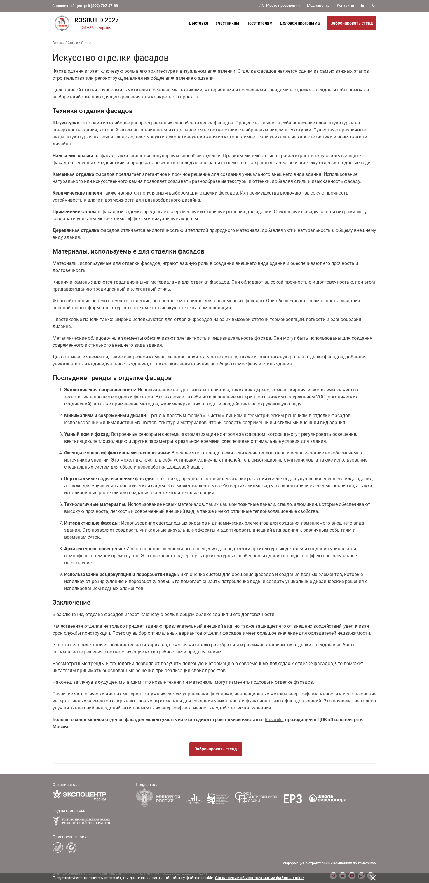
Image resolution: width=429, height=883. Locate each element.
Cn (374, 5)
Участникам (227, 23)
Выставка (198, 23)
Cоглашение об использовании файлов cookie (259, 877)
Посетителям (259, 23)
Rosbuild (274, 719)
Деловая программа (300, 23)
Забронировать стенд (352, 23)
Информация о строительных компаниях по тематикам (329, 863)
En (363, 5)
